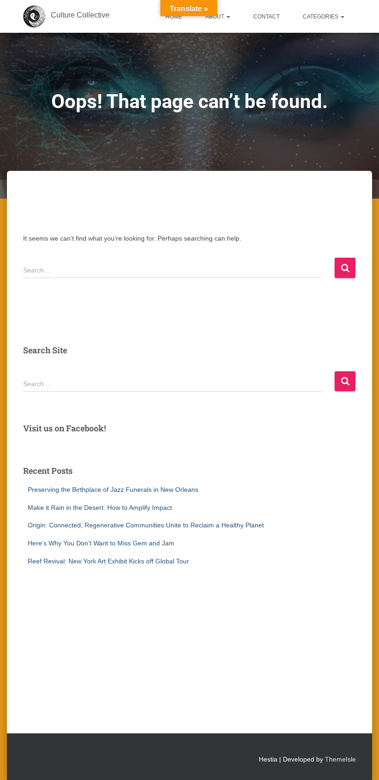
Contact (266, 16)
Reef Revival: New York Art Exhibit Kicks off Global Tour (108, 561)
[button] (228, 16)
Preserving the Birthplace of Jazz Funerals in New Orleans (113, 489)
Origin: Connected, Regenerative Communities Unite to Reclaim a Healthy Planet (146, 525)
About (215, 16)
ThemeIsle (340, 759)
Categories (321, 16)
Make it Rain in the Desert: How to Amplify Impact (100, 507)
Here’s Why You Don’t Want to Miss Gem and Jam (101, 543)
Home (173, 16)
